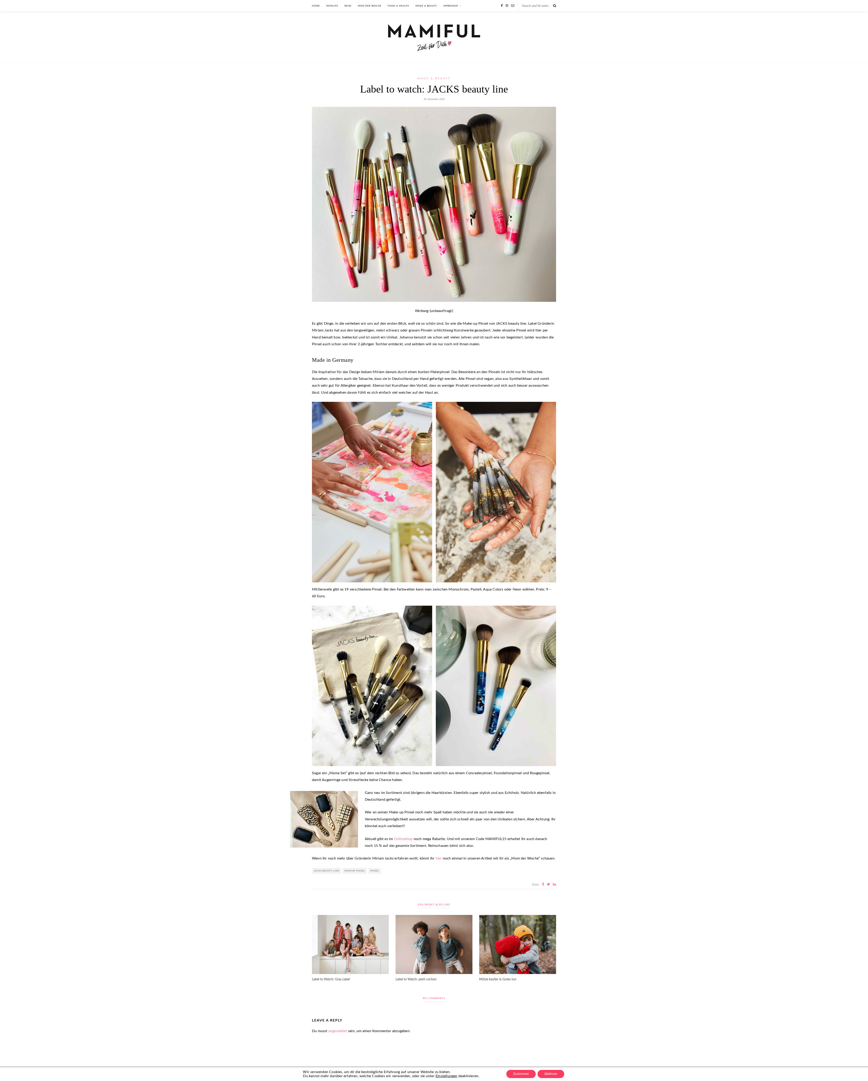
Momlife (332, 6)
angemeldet (337, 1031)
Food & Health (398, 6)
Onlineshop (403, 839)
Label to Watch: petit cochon (416, 979)
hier (439, 858)
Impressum (450, 6)
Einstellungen (447, 1076)
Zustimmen (521, 1074)
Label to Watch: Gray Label (331, 979)
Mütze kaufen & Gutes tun (497, 979)
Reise (347, 6)
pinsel (374, 871)
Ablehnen (550, 1074)
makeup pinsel (354, 871)
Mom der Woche (369, 6)
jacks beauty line (326, 871)
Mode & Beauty (426, 6)
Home (316, 6)
